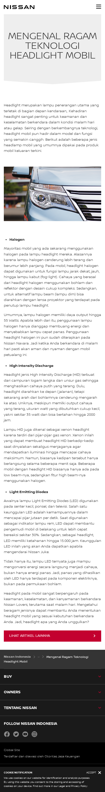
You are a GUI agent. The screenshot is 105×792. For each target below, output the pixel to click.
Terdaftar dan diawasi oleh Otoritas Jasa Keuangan (42, 756)
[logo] (19, 7)
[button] (98, 6)
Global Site (12, 750)
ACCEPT (91, 772)
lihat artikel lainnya (29, 636)
